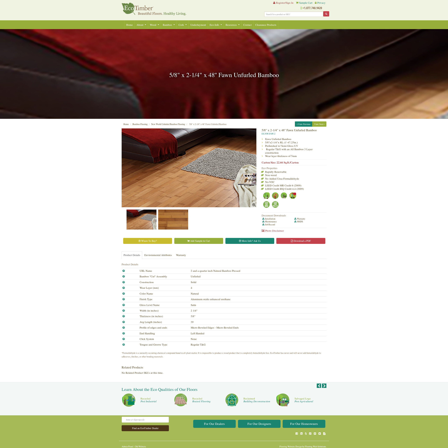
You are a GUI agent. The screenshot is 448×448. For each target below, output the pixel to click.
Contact (247, 24)
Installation (270, 218)
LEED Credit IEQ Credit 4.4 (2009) (284, 188)
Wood (153, 24)
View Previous (304, 124)
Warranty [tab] (181, 255)
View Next (319, 124)
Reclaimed (256, 400)
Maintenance (271, 221)
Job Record (270, 224)
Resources (231, 24)
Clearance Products (265, 24)
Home (129, 24)
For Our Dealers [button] (214, 424)
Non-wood (271, 175)
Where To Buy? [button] (149, 240)
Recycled (148, 400)
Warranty (301, 218)
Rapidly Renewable (275, 171)
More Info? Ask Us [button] (251, 240)
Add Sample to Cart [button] (200, 240)
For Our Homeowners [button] (304, 424)
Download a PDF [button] (302, 240)
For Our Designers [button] (259, 424)
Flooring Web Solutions (315, 446)
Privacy (321, 2)
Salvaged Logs (304, 400)
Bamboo (167, 24)
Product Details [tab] (132, 255)
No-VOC (270, 182)
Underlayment (198, 24)
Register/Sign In (284, 2)
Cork (181, 24)
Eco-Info (214, 24)
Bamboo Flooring (140, 124)
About (139, 24)
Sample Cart (305, 2)
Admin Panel (127, 446)
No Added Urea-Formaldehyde (282, 178)
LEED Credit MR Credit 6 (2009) (283, 185)
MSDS (300, 221)
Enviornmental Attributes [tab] (158, 255)
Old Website (140, 446)
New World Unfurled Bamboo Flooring (168, 124)
